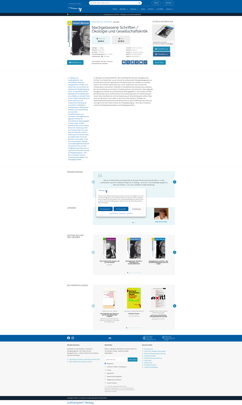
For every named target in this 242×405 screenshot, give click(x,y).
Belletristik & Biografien (114, 376)
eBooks (133, 9)
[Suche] (140, 3)
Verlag (169, 9)
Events (151, 9)
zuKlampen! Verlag (80, 402)
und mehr (116, 22)
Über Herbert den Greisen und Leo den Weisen (109, 261)
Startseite (72, 14)
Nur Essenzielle (121, 209)
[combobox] (113, 3)
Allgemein (110, 363)
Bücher (123, 9)
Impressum (130, 213)
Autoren (159, 9)
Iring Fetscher (107, 22)
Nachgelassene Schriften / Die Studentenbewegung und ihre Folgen (158, 262)
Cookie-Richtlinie (113, 213)
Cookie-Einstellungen (151, 367)
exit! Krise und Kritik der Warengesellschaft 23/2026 (158, 315)
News (143, 9)
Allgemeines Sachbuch (114, 380)
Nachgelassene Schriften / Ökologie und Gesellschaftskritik (134, 262)
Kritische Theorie (133, 313)
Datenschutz (122, 213)
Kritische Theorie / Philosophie (116, 367)
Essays (109, 370)
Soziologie (85, 14)
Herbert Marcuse (97, 22)
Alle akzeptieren (105, 209)
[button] (124, 62)
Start (115, 9)
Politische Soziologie (96, 14)
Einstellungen (136, 209)
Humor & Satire (112, 383)
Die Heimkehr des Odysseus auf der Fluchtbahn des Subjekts (109, 315)
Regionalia (110, 373)
